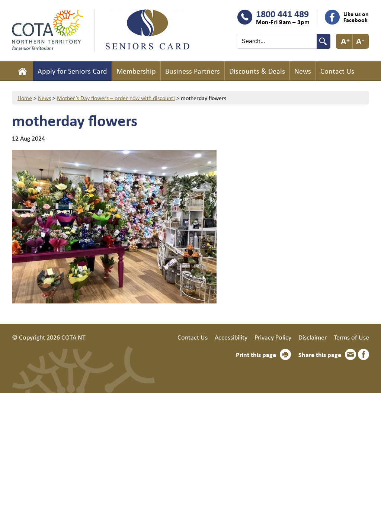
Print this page (256, 354)
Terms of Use (351, 336)
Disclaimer (312, 336)
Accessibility (231, 336)
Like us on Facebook (356, 17)
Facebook (363, 354)
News (302, 71)
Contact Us (337, 71)
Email (350, 354)
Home (22, 71)
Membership (136, 71)
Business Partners (192, 71)
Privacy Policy (272, 336)
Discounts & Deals (257, 71)
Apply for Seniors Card (72, 71)
